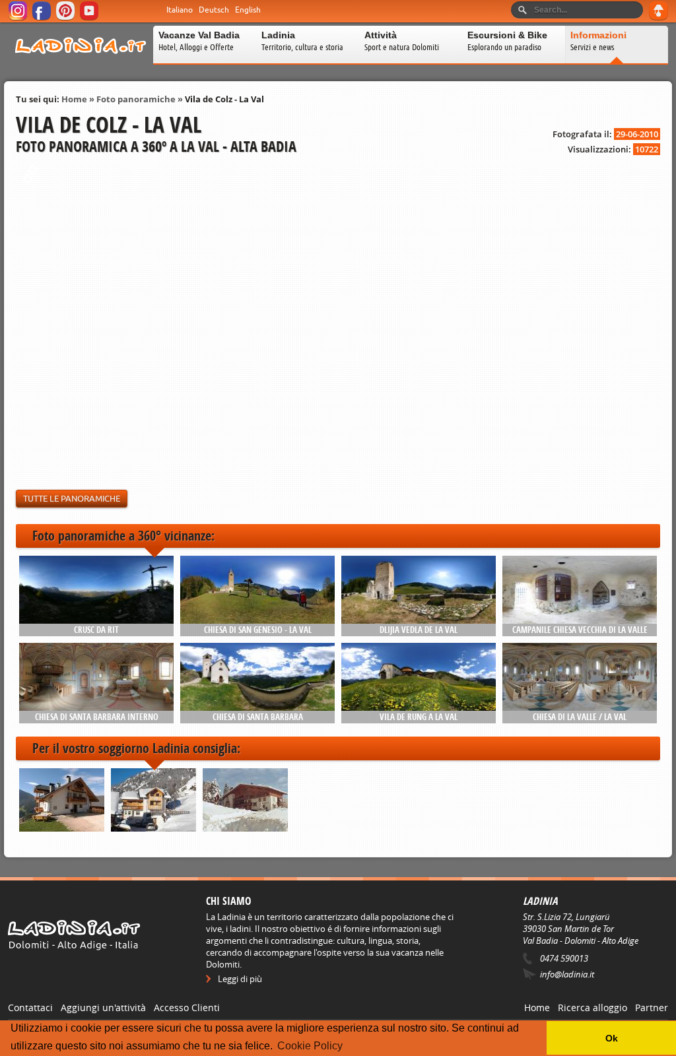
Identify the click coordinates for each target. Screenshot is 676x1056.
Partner (651, 1007)
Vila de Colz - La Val (224, 99)
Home (74, 99)
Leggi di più (240, 979)
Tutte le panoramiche (71, 498)
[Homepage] (80, 62)
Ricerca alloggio (592, 1007)
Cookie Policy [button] (310, 1045)
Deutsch (214, 10)
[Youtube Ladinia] (90, 18)
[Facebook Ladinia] (42, 18)
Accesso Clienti (187, 1007)
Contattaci (30, 1007)
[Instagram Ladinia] (19, 18)
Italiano (179, 10)
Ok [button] (611, 1038)
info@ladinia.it (567, 974)
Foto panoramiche (136, 99)
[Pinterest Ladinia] (66, 18)
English (248, 10)
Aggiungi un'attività (103, 1007)
